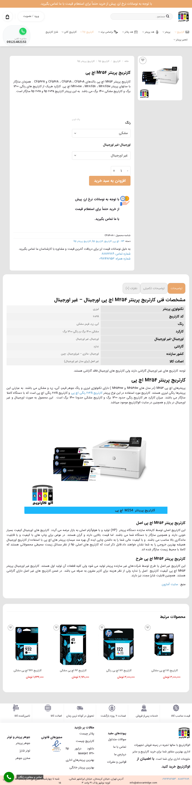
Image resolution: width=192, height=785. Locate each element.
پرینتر (167, 32)
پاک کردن (76, 119)
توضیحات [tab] (176, 288)
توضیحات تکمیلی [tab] (154, 288)
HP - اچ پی (118, 241)
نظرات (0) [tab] (131, 288)
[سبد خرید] (7, 17)
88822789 (183, 779)
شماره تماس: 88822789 (116, 253)
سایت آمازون (169, 584)
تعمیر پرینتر (182, 39)
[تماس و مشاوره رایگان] (9, 777)
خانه (126, 61)
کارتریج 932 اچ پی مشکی (27, 670)
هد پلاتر (128, 32)
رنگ (127, 122)
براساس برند (106, 32)
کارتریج (180, 32)
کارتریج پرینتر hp (86, 61)
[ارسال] (167, 16)
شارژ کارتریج (52, 32)
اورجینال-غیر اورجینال (116, 145)
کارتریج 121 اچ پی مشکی (164, 670)
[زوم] (177, 95)
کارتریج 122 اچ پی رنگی (118, 670)
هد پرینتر (149, 32)
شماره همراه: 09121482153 (114, 258)
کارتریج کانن (70, 32)
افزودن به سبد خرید (110, 181)
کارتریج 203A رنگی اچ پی (87, 393)
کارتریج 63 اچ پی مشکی (73, 670)
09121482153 (169, 779)
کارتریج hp (88, 32)
